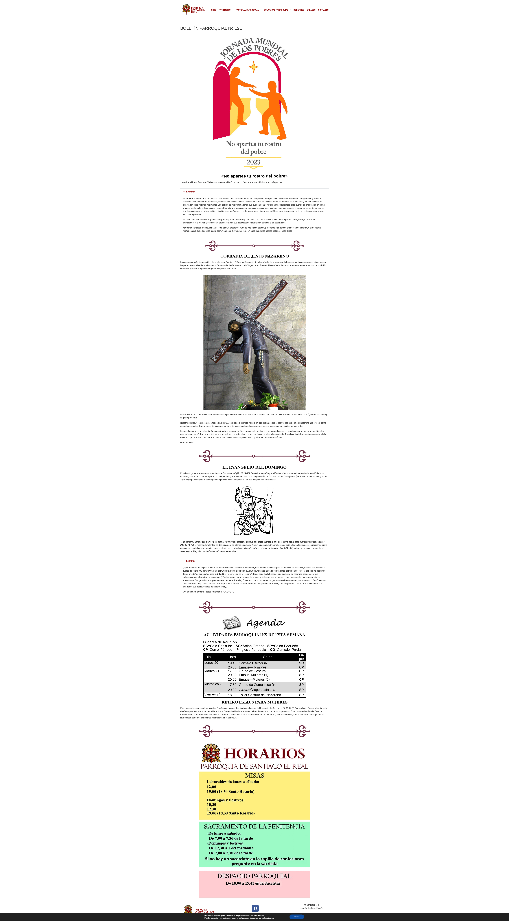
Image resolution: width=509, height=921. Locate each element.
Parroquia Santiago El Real (198, 10)
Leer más (191, 192)
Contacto (323, 10)
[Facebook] (255, 908)
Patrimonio (225, 10)
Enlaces (311, 10)
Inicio (213, 10)
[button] (226, 10)
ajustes (270, 918)
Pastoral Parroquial (247, 10)
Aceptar (296, 917)
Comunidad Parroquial (276, 10)
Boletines (298, 10)
